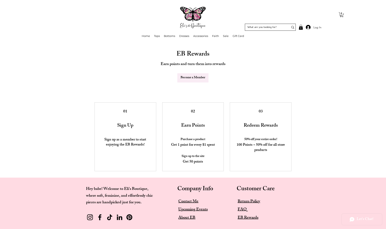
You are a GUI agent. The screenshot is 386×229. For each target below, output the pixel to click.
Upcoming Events (193, 209)
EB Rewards (248, 217)
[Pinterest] (129, 217)
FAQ (242, 209)
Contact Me (188, 201)
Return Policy (249, 201)
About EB (186, 217)
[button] (342, 14)
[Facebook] (100, 217)
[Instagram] (90, 217)
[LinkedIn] (119, 217)
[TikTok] (110, 217)
